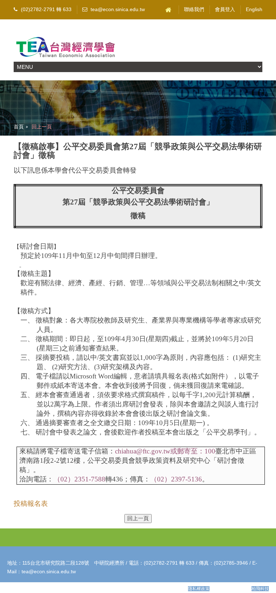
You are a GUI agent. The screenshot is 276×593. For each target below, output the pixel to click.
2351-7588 (89, 479)
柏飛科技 (260, 588)
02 (64, 479)
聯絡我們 (194, 9)
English (254, 9)
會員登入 (225, 9)
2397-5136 (186, 479)
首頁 (19, 127)
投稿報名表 (31, 503)
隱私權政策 (199, 588)
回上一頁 (42, 127)
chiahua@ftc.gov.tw (165, 451)
